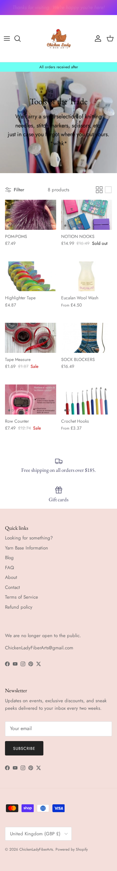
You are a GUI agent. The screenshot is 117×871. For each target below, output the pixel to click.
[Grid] (99, 189)
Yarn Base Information (26, 547)
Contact (12, 587)
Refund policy (18, 607)
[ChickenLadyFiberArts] (58, 38)
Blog (9, 557)
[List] (108, 189)
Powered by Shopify (72, 849)
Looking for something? (29, 537)
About (11, 577)
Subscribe (24, 748)
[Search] (20, 38)
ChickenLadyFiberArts (36, 849)
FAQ (9, 567)
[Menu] (7, 38)
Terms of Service (21, 597)
